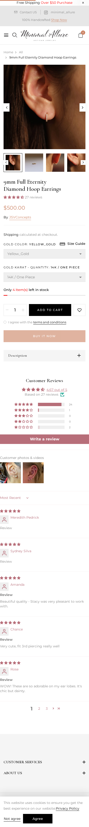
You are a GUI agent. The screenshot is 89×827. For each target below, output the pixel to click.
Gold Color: (30, 244)
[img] (10, 511)
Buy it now (44, 336)
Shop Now (59, 20)
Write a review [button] (44, 439)
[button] (14, 197)
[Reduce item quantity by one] (7, 310)
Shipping (11, 234)
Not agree (12, 819)
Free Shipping (44, 2)
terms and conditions (49, 322)
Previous (6, 162)
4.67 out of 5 (57, 390)
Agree (38, 819)
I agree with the (37, 322)
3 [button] (47, 708)
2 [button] (39, 708)
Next (83, 162)
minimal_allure (63, 12)
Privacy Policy (67, 808)
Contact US (28, 12)
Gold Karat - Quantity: (42, 267)
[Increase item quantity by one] (23, 310)
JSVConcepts (20, 217)
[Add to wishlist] (79, 310)
